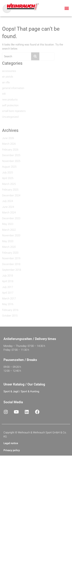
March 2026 (9, 143)
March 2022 (9, 229)
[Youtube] (16, 411)
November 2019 (11, 258)
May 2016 (7, 304)
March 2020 (9, 246)
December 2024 (11, 195)
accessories (9, 71)
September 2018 (11, 269)
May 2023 (7, 224)
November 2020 (11, 235)
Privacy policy (11, 450)
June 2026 (8, 138)
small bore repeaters (14, 111)
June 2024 (8, 206)
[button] (66, 8)
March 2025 (9, 184)
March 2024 (9, 212)
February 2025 (10, 189)
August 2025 (9, 166)
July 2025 (7, 172)
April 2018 (7, 281)
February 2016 (10, 310)
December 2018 (11, 264)
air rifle (6, 82)
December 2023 (11, 218)
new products (10, 99)
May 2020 (7, 241)
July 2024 (7, 201)
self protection (10, 105)
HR (4, 94)
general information (13, 88)
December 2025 (11, 155)
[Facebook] (37, 411)
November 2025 (11, 161)
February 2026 (10, 149)
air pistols (7, 76)
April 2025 (7, 178)
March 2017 (9, 298)
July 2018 (7, 275)
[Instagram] (5, 411)
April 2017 (7, 292)
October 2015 (9, 315)
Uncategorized (10, 116)
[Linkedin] (26, 411)
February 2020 (10, 252)
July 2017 (7, 287)
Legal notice (10, 443)
